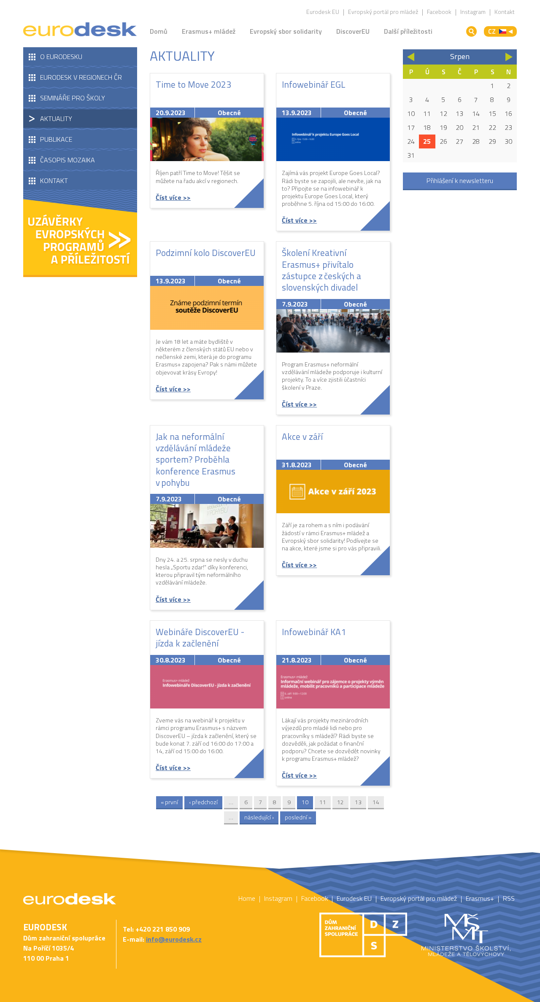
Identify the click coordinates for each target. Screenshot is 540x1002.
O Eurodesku (61, 56)
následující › (259, 817)
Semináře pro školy (72, 98)
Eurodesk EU (322, 11)
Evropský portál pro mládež (383, 11)
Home (246, 898)
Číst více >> (173, 197)
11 (322, 801)
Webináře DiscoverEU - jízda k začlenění (200, 637)
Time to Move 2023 (193, 84)
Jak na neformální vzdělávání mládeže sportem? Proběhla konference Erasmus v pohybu (195, 459)
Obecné (229, 113)
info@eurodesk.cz (174, 939)
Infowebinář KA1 (314, 631)
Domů (158, 31)
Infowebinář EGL (314, 84)
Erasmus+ (480, 898)
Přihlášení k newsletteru (460, 180)
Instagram (473, 11)
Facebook (439, 11)
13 (358, 801)
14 (376, 801)
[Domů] (80, 29)
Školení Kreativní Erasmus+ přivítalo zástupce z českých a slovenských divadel (321, 270)
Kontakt (504, 11)
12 (340, 801)
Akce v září (302, 436)
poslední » (298, 817)
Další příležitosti (408, 31)
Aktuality (56, 118)
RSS (509, 898)
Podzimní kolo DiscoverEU (206, 252)
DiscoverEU (353, 31)
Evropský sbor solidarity (286, 31)
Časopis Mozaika (67, 160)
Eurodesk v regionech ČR (81, 77)
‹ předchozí (203, 801)
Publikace (56, 139)
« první (169, 801)
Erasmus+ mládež (208, 31)
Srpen (460, 56)
